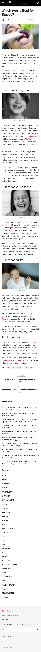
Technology (7, 577)
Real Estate (7, 561)
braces (33, 342)
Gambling (6, 512)
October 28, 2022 (28, 20)
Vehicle (5, 597)
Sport (4, 573)
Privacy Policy (6, 636)
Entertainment (8, 500)
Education (6, 496)
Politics (5, 557)
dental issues (34, 136)
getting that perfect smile (11, 360)
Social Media (7, 569)
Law (3, 540)
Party (4, 553)
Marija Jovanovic (13, 20)
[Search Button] (37, 630)
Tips (31, 367)
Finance (5, 508)
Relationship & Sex (9, 565)
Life (3, 544)
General (5, 520)
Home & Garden (8, 528)
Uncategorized (8, 593)
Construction (7, 492)
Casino (4, 488)
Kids (3, 536)
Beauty (5, 476)
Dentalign (5, 319)
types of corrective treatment (19, 227)
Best (13, 367)
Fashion (5, 504)
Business (5, 480)
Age (8, 367)
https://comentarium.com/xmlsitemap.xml (15, 624)
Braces (19, 367)
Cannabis (5, 484)
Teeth (26, 367)
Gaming (5, 516)
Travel (4, 589)
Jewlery (5, 532)
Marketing (6, 548)
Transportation (8, 585)
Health (4, 524)
